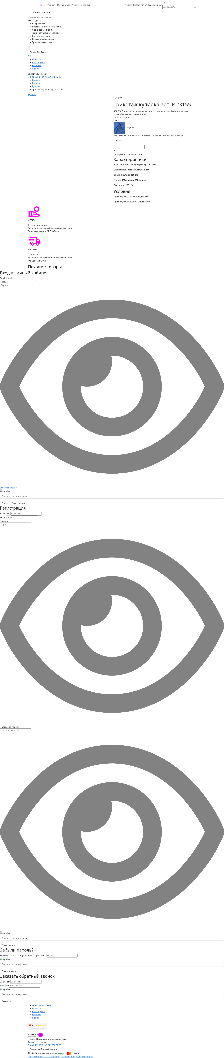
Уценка (35, 68)
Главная (51, 4)
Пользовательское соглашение (44, 1056)
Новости (36, 59)
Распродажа (38, 62)
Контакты (85, 4)
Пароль (4, 281)
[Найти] (195, 7)
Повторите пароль (9, 726)
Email (2, 278)
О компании (63, 4)
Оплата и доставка (41, 1005)
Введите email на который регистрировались (23, 955)
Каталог (36, 83)
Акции (75, 4)
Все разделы (34, 20)
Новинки (36, 65)
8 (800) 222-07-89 (36, 77)
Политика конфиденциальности (77, 1056)
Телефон (4, 985)
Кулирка (36, 86)
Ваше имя (5, 513)
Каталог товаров (41, 12)
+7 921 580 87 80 (53, 77)
